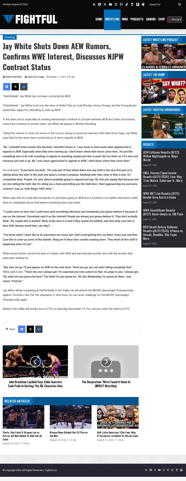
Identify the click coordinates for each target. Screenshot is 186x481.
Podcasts (136, 19)
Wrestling (112, 19)
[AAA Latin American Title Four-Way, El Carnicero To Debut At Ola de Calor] (118, 417)
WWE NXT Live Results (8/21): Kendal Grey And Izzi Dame (161, 195)
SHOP (161, 19)
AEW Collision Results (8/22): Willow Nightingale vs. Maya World (161, 156)
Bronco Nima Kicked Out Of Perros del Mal (69, 434)
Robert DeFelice (13, 77)
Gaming (151, 19)
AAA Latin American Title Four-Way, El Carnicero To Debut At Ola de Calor (117, 434)
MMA (125, 19)
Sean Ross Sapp (35, 77)
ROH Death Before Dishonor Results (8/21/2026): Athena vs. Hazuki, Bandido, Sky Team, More (163, 232)
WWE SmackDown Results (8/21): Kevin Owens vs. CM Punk (163, 212)
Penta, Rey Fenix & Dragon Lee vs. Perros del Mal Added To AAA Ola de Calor (22, 435)
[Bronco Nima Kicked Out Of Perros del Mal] (70, 417)
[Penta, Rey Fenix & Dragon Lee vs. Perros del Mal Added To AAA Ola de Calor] (23, 417)
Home (99, 19)
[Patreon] (174, 19)
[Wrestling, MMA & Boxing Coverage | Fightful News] (30, 19)
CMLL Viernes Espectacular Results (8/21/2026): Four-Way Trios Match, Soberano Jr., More (163, 176)
